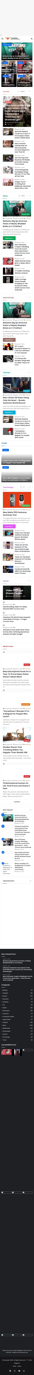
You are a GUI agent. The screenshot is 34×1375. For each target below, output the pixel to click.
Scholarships (6, 1031)
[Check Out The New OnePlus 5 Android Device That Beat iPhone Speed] (8, 533)
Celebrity (5, 993)
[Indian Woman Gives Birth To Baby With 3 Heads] (24, 67)
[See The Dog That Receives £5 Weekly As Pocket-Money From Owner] (8, 158)
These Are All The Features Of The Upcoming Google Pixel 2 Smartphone (22, 548)
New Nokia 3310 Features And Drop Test (15, 513)
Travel (4, 443)
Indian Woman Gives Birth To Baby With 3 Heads (23, 72)
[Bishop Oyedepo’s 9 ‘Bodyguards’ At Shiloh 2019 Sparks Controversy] (8, 868)
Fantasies (5, 1002)
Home (14, 1366)
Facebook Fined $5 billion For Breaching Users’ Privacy (22, 571)
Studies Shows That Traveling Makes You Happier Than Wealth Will (16, 462)
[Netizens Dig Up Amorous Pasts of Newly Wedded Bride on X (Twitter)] (16, 51)
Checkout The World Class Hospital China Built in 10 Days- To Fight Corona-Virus (16, 619)
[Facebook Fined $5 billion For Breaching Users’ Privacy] (8, 569)
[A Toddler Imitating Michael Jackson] (9, 80)
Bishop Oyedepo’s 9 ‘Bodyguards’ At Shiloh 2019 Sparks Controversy (22, 866)
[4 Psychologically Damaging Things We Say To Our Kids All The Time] (8, 170)
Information (6, 1010)
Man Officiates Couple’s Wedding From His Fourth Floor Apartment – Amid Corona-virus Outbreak (22, 250)
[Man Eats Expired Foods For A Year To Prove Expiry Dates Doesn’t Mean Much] (8, 131)
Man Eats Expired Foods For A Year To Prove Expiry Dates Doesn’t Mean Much (22, 134)
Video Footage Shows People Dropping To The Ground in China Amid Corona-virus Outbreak (22, 284)
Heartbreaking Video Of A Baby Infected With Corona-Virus (15, 608)
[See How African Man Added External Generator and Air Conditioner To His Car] (6, 1337)
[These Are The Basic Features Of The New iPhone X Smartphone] (8, 557)
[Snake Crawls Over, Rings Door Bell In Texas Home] (28, 1337)
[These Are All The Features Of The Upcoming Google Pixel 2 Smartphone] (8, 545)
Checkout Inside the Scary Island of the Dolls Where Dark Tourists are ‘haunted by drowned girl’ (22, 830)
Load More (17, 801)
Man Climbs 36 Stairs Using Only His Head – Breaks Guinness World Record (16, 400)
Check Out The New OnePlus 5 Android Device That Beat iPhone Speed (22, 536)
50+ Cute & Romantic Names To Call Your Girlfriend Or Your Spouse (22, 349)
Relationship (7, 44)
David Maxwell (10, 122)
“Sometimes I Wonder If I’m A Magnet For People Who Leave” (22, 434)
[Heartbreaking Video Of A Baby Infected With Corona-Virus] (4, 602)
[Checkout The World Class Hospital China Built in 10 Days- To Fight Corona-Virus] (4, 613)
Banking (5, 990)
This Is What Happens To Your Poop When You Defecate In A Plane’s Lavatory (16, 480)
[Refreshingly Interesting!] (12, 38)
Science (5, 1034)
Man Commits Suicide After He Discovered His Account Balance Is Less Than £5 (22, 147)
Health (5, 1007)
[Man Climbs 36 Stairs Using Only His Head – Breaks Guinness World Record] (8, 855)
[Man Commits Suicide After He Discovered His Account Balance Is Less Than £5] (8, 143)
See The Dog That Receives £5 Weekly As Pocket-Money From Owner (22, 161)
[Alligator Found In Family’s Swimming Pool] (17, 1337)
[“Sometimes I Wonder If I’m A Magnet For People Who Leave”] (8, 431)
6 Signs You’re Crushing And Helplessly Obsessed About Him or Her (23, 185)
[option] (17, 65)
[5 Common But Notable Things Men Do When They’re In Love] (8, 358)
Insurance (6, 1013)
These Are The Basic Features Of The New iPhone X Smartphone (23, 560)
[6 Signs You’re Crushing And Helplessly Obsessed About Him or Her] (8, 182)
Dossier (21, 76)
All (18, 91)
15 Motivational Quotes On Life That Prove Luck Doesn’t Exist (16, 786)
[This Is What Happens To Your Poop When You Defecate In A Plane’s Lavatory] (16, 473)
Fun (4, 1005)
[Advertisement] (17, 17)
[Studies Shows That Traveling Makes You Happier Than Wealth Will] (16, 456)
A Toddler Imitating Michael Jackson (9, 85)
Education (6, 999)
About (19, 1366)
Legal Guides (6, 1019)
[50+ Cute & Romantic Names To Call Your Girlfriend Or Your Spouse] (8, 346)
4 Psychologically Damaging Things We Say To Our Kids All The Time (22, 173)
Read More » (9, 238)
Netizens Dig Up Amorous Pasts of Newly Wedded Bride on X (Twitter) (16, 57)
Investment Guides (8, 1016)
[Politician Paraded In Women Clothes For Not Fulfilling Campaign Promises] (28, 1194)
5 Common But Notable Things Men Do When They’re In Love (22, 361)
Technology (6, 1037)
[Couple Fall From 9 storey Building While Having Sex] (6, 1262)
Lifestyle (5, 1022)
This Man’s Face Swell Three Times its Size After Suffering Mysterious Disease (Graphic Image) (16, 632)
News (5, 63)
